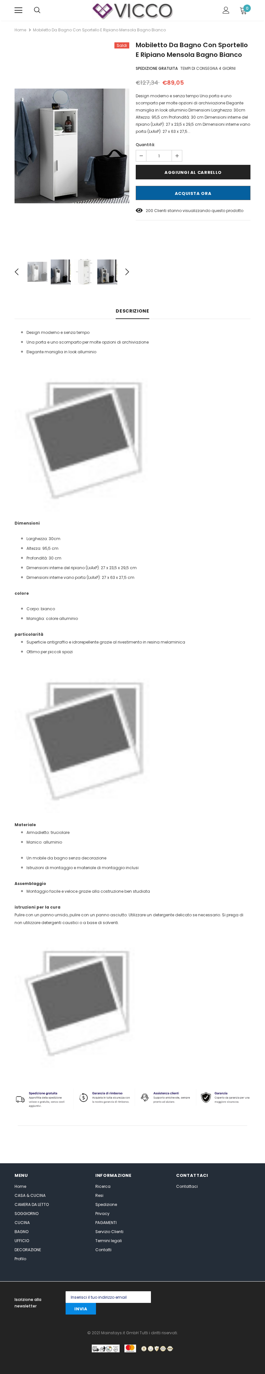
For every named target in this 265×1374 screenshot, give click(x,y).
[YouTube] (208, 1310)
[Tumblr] (182, 1310)
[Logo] (132, 10)
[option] (72, 146)
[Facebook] (180, 1297)
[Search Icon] (37, 10)
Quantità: (145, 144)
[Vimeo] (221, 1310)
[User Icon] (226, 10)
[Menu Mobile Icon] (18, 10)
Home (20, 30)
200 (149, 210)
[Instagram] (219, 1297)
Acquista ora (193, 193)
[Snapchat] (195, 1310)
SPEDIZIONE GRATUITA (157, 68)
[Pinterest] (232, 1297)
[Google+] (206, 1297)
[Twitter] (193, 1297)
